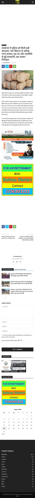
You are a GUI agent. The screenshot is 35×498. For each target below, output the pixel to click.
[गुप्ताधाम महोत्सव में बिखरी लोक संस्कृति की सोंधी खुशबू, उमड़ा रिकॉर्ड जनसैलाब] (6, 276)
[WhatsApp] (14, 66)
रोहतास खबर (8, 6)
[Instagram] (17, 262)
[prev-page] (3, 298)
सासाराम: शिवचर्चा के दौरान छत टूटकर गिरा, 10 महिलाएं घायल (8, 237)
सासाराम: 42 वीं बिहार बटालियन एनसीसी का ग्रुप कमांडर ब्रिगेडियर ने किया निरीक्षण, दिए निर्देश (25, 238)
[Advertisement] (17, 26)
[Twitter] (7, 66)
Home (3, 6)
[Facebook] (3, 66)
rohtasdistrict (6, 62)
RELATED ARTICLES (8, 269)
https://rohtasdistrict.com (17, 258)
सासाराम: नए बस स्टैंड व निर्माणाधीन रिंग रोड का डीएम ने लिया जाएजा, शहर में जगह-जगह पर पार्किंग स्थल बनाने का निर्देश (22, 291)
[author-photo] (17, 254)
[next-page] (5, 298)
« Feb (3, 434)
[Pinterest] (10, 66)
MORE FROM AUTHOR (20, 269)
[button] (2, 2)
